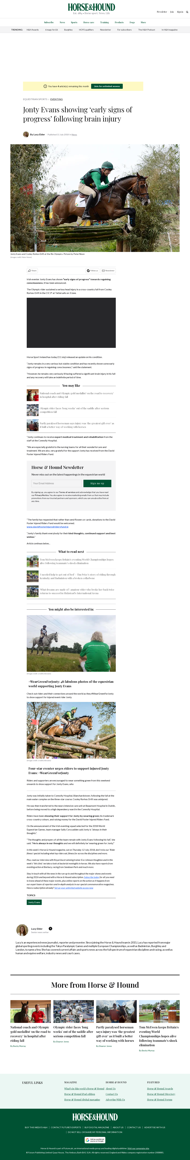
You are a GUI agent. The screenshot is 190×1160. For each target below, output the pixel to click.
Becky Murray (19, 1046)
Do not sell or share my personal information (95, 1132)
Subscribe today (91, 877)
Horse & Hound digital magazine (82, 1099)
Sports (74, 22)
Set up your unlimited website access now (73, 887)
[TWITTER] (51, 929)
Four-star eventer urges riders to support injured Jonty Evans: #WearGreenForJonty (68, 770)
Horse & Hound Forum (159, 1099)
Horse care (88, 22)
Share (34, 270)
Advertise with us (154, 1127)
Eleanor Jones (62, 1041)
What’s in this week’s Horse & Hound (84, 1088)
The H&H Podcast (146, 29)
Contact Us (112, 1094)
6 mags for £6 (51, 29)
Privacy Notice (42, 495)
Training (104, 22)
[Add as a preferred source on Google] (95, 1140)
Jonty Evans (34, 902)
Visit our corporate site (138, 1148)
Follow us (94, 270)
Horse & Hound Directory (161, 1094)
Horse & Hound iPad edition (79, 1094)
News (62, 22)
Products (119, 22)
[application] (71, 323)
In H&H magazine (170, 29)
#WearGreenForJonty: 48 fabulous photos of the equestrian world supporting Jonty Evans (71, 683)
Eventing (56, 99)
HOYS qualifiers (86, 29)
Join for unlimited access (107, 86)
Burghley (68, 29)
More (143, 22)
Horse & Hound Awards (160, 1088)
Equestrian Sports (35, 99)
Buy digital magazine (97, 1127)
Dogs (132, 22)
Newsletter (105, 29)
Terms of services (67, 492)
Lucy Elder (39, 134)
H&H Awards (33, 29)
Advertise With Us (115, 1099)
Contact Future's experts (66, 1127)
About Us (110, 1088)
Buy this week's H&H (36, 1127)
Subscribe (49, 22)
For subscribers (124, 29)
